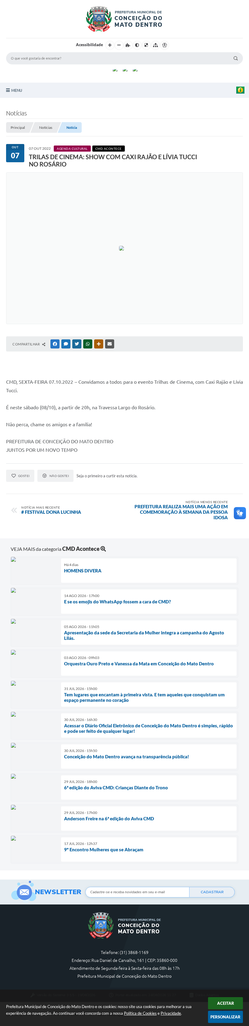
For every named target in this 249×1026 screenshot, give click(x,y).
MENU (16, 90)
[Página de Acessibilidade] (165, 45)
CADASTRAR (212, 892)
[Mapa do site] (155, 45)
